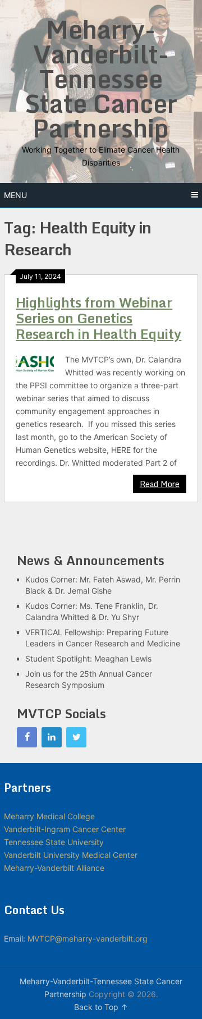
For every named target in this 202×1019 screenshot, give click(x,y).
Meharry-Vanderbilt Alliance (54, 868)
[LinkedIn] (52, 737)
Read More (160, 484)
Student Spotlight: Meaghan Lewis (88, 658)
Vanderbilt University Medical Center (70, 855)
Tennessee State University (54, 842)
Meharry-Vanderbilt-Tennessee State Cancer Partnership (101, 78)
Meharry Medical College (49, 816)
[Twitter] (76, 737)
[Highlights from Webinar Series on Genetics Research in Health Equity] (34, 362)
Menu (15, 195)
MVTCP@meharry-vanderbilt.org (87, 938)
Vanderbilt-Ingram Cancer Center (65, 829)
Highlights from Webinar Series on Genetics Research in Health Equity (98, 318)
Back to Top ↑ (101, 1007)
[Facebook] (27, 737)
